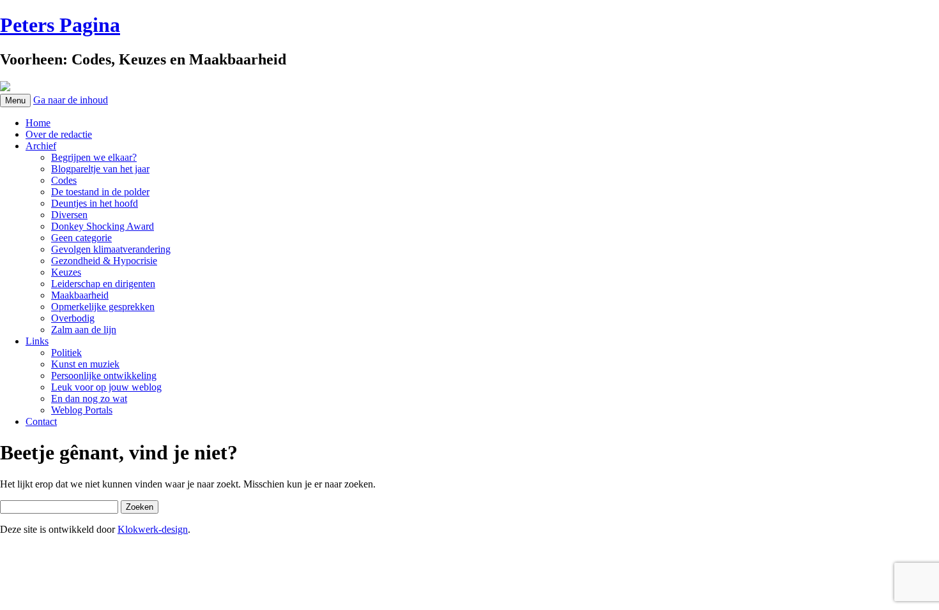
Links (37, 341)
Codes (64, 180)
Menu (15, 100)
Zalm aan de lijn (83, 329)
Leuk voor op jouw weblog (106, 387)
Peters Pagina (60, 24)
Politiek (66, 352)
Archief (41, 145)
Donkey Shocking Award (102, 226)
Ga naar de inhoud (70, 99)
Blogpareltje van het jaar (100, 168)
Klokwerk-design (153, 529)
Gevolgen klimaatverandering (111, 249)
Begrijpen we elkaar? (94, 157)
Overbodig (73, 318)
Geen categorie (81, 237)
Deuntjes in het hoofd (94, 203)
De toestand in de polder (100, 191)
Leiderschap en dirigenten (103, 283)
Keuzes (66, 272)
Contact (41, 421)
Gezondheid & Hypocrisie (104, 260)
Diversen (69, 214)
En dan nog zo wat (89, 398)
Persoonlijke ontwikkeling (103, 375)
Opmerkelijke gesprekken (103, 306)
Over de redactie (59, 134)
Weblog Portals (81, 410)
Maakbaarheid (80, 295)
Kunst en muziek (85, 364)
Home (38, 122)
